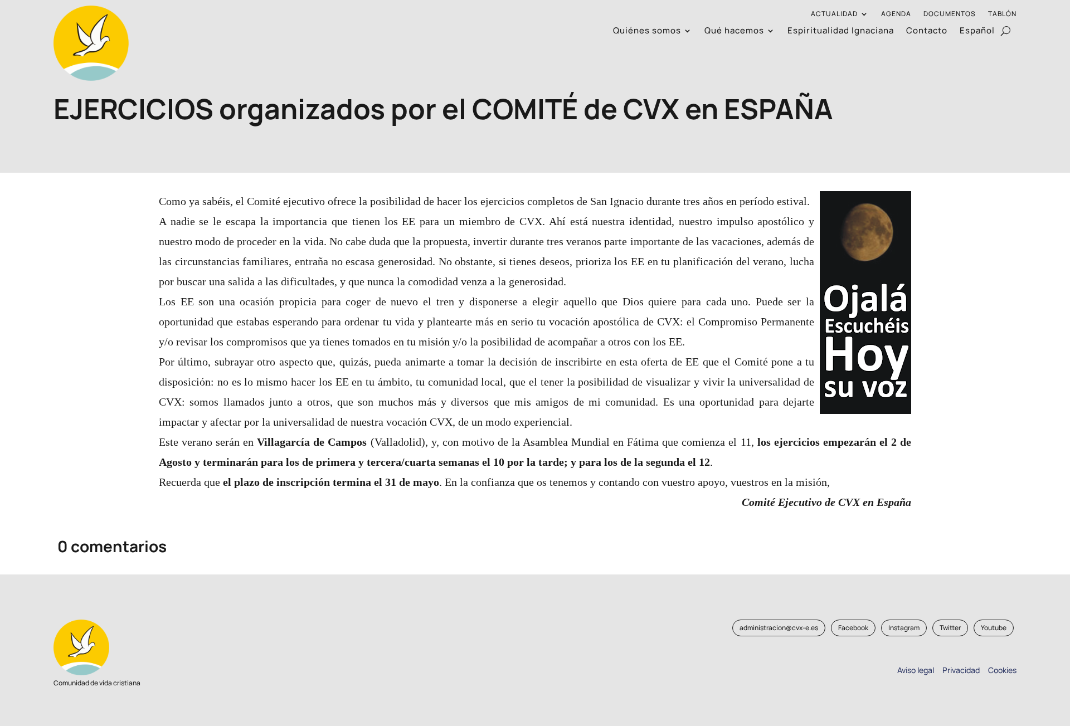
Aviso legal (915, 670)
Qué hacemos (734, 31)
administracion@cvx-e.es (779, 627)
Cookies (1002, 670)
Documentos (949, 14)
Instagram (904, 627)
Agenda (896, 14)
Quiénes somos (647, 31)
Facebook (853, 627)
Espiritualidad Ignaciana (840, 31)
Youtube (993, 627)
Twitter (950, 627)
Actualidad (834, 14)
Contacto (926, 31)
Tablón (1002, 14)
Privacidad (959, 670)
